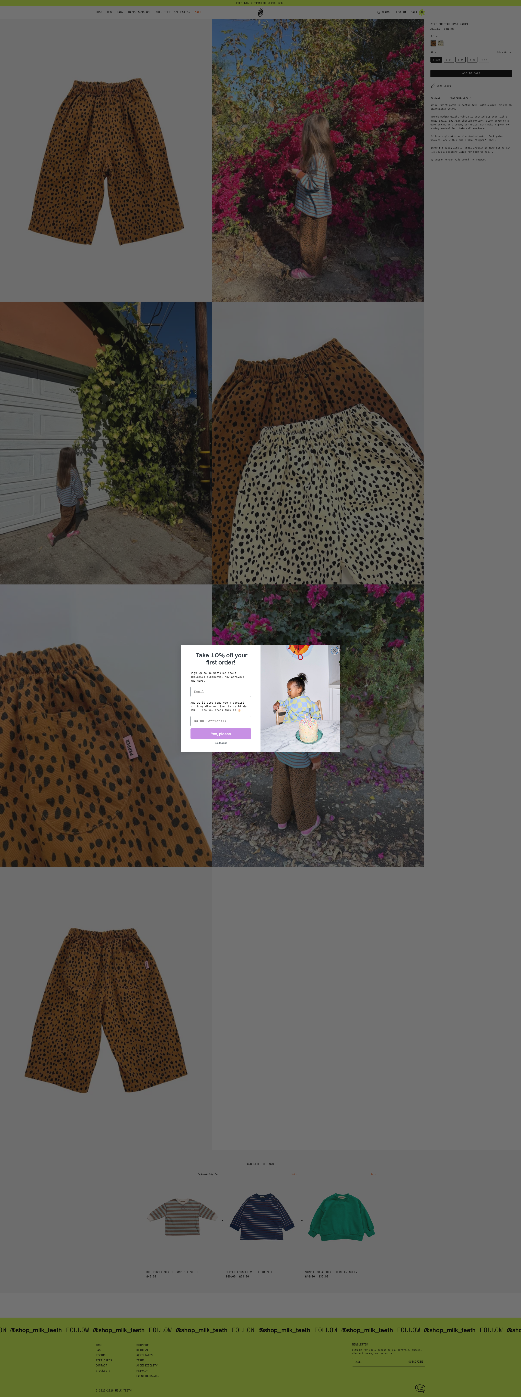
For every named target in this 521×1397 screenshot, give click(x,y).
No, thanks (221, 743)
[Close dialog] (334, 650)
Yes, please (221, 733)
